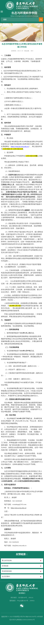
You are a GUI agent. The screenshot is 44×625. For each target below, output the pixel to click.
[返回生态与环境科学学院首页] (22, 584)
